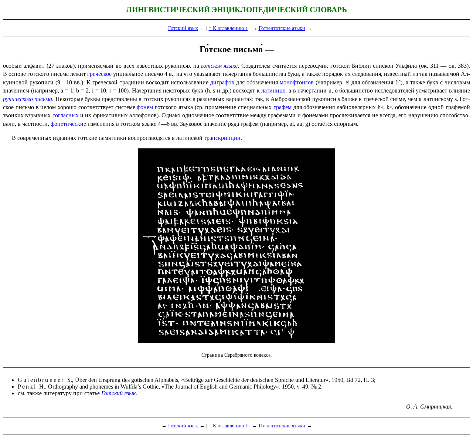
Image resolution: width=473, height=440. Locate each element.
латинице (273, 90)
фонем (145, 107)
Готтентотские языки (282, 28)
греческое (99, 74)
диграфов (222, 82)
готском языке (219, 66)
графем (282, 107)
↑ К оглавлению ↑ (228, 28)
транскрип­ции (222, 138)
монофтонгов (297, 82)
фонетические (68, 124)
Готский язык (183, 28)
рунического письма (27, 99)
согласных (65, 115)
